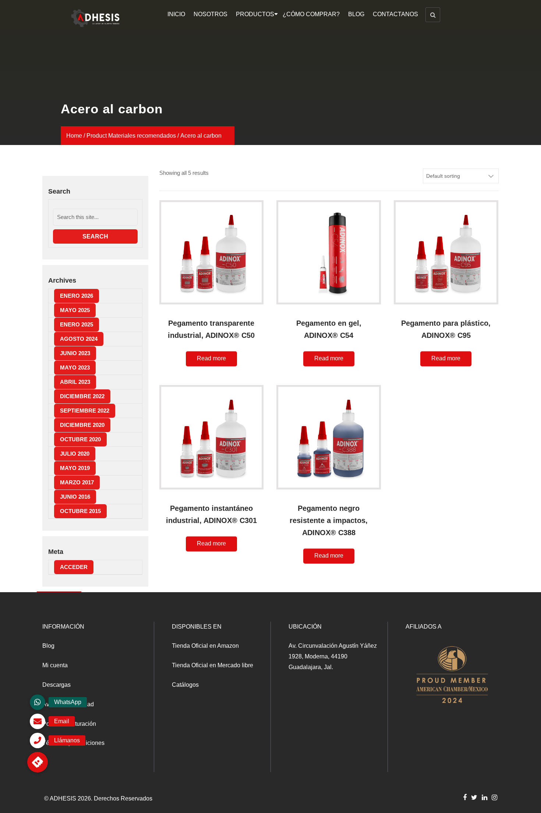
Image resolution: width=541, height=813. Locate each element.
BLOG (356, 14)
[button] (37, 762)
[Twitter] (474, 797)
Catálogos (185, 685)
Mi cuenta (55, 665)
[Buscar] (432, 14)
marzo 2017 (77, 482)
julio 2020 (74, 453)
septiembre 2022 (84, 410)
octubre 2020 (80, 439)
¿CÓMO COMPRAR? (311, 14)
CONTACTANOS (395, 14)
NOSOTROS (210, 14)
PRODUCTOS (255, 14)
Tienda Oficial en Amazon (205, 646)
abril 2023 (75, 382)
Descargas (56, 685)
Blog (48, 646)
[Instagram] (494, 797)
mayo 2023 (75, 367)
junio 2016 (75, 497)
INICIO (176, 14)
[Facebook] (465, 797)
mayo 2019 (75, 468)
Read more (211, 359)
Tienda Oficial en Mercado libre (212, 665)
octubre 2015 (80, 511)
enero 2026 (76, 296)
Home (74, 135)
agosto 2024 (79, 339)
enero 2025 (76, 324)
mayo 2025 (75, 310)
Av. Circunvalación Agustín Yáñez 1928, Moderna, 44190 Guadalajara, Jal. (333, 656)
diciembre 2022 (82, 396)
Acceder (74, 567)
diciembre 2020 (82, 425)
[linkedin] (484, 797)
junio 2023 (75, 353)
